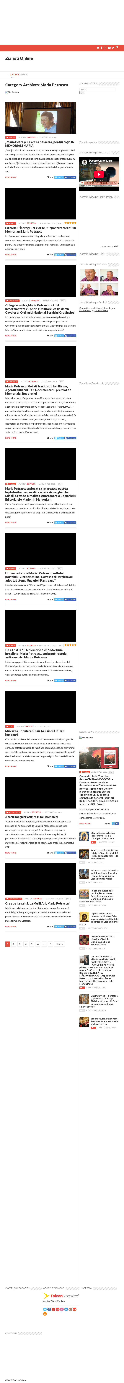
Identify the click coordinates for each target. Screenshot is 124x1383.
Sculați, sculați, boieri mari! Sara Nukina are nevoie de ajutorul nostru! (104, 1021)
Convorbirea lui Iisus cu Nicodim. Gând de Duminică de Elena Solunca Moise (103, 940)
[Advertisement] (62, 21)
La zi (11, 726)
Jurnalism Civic (15, 899)
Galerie (12, 137)
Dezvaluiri (13, 382)
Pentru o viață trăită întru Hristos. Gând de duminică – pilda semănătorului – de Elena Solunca (104, 854)
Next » (59, 944)
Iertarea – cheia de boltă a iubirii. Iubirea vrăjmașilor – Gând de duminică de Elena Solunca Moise (104, 874)
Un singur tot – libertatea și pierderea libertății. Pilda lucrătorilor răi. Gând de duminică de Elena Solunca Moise (98, 1001)
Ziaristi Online (19, 58)
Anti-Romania (14, 812)
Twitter (60, 177)
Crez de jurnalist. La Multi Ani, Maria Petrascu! (37, 903)
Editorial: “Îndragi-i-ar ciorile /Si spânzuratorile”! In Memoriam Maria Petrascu (40, 229)
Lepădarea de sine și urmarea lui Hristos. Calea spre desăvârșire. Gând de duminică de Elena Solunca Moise (99, 919)
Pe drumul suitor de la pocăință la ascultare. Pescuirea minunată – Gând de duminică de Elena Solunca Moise (96, 896)
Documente (13, 301)
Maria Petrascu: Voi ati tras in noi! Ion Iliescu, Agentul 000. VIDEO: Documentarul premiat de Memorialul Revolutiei (38, 389)
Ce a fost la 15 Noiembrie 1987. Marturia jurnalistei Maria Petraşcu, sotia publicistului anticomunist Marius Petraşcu (36, 653)
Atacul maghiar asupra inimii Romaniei (31, 817)
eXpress (31, 137)
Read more (10, 177)
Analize (12, 223)
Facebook (71, 177)
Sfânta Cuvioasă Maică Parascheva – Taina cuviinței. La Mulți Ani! (103, 836)
